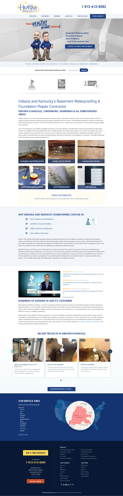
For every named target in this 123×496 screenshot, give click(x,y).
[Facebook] (61, 485)
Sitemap (78, 492)
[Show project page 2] (62, 380)
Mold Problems (72, 38)
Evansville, (81, 322)
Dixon (21, 421)
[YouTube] (66, 485)
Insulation (63, 454)
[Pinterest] (73, 485)
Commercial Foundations (88, 456)
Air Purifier (63, 456)
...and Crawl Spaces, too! (77, 41)
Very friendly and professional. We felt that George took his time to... (83, 292)
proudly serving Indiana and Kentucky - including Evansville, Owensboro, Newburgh (61, 64)
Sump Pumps (84, 454)
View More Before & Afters (61, 389)
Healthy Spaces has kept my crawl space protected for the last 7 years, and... (83, 275)
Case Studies (84, 476)
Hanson (22, 430)
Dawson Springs (24, 419)
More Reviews (69, 297)
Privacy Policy (61, 492)
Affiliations (63, 469)
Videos (83, 467)
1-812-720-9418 (35, 476)
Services (32, 16)
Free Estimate (98, 16)
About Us (68, 16)
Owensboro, (89, 322)
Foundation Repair (74, 35)
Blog (61, 474)
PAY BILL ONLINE (35, 481)
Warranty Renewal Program (89, 458)
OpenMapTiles (78, 429)
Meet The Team (64, 476)
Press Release (64, 478)
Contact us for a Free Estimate (80, 46)
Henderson (96, 322)
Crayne (22, 417)
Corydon (22, 415)
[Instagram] (71, 485)
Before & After (85, 474)
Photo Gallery (85, 472)
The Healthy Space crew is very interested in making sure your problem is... (82, 283)
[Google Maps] (64, 485)
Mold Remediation (86, 452)
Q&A (61, 467)
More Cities (24, 435)
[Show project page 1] (60, 380)
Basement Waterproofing (77, 33)
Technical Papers (65, 480)
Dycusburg (23, 423)
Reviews (57, 16)
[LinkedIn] (68, 485)
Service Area (82, 16)
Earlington (23, 425)
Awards (62, 472)
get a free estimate (35, 452)
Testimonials (84, 465)
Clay (21, 413)
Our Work (45, 16)
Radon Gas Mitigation (66, 458)
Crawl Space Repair (87, 450)
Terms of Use (71, 492)
